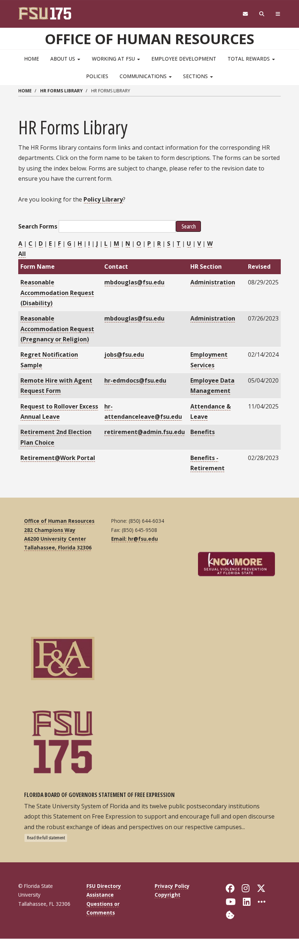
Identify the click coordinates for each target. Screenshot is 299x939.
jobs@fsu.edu (124, 354)
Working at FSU (114, 58)
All (22, 254)
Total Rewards (249, 58)
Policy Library (103, 199)
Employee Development (183, 58)
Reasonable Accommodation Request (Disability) (57, 292)
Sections (196, 76)
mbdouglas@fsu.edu (134, 282)
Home (31, 58)
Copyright (167, 894)
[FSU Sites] (278, 14)
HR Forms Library (61, 91)
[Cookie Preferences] (230, 914)
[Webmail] (245, 14)
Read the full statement (46, 837)
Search (188, 226)
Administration (212, 282)
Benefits (202, 432)
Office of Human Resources (149, 38)
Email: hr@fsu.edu (134, 538)
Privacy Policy (172, 885)
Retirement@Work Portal (57, 458)
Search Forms (37, 226)
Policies (97, 76)
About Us (63, 58)
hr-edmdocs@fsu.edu (135, 380)
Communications (144, 76)
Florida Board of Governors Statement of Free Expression (99, 795)
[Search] (262, 14)
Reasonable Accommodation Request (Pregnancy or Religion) (57, 328)
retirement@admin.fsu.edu (144, 432)
